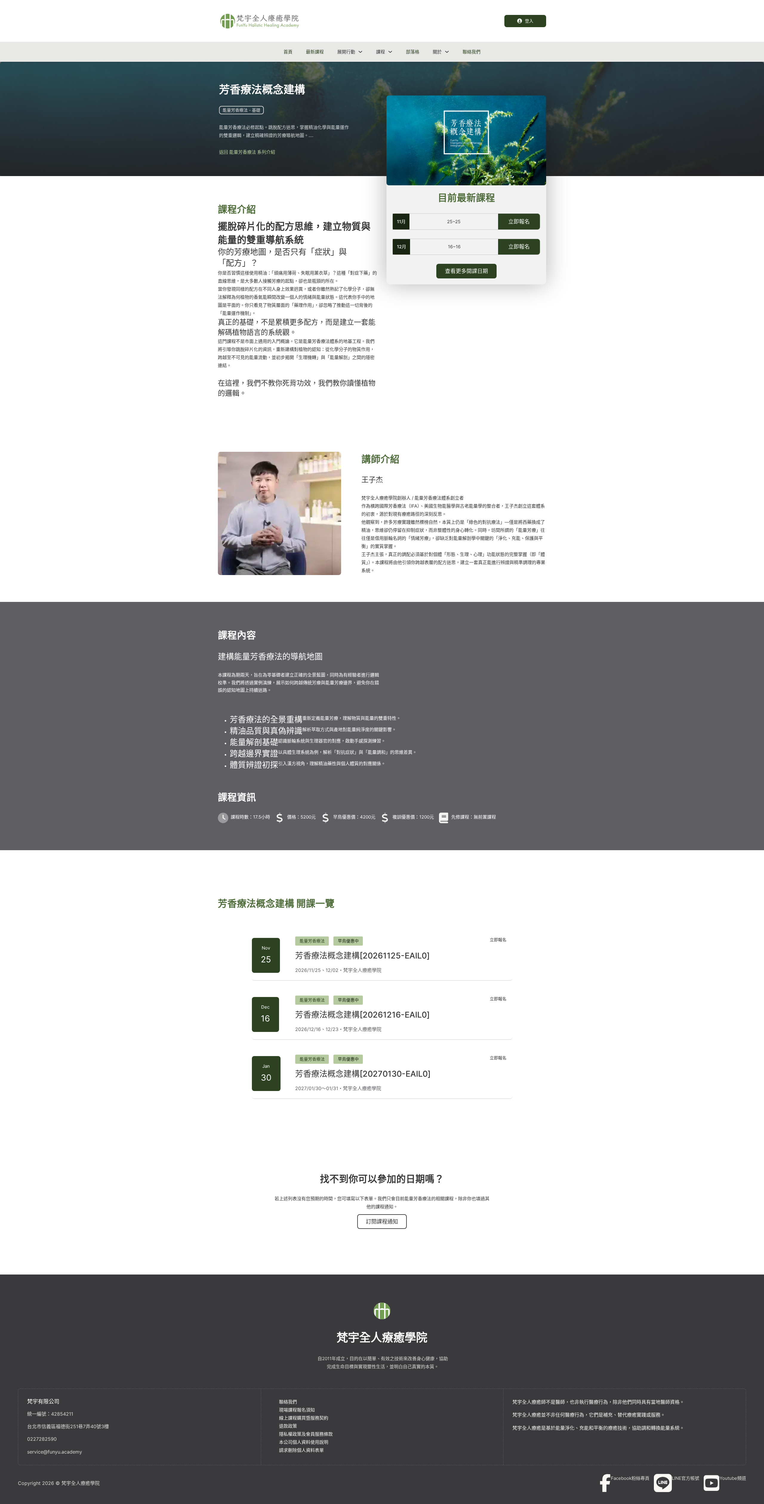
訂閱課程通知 (382, 1227)
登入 (529, 20)
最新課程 (315, 52)
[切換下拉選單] (360, 52)
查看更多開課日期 (466, 271)
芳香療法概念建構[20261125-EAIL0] (362, 956)
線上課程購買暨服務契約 (303, 1418)
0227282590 (42, 1439)
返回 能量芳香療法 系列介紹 (247, 152)
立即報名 (519, 221)
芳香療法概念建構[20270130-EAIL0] (363, 1074)
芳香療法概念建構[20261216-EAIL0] (362, 1015)
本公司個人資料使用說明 (303, 1442)
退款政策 (288, 1426)
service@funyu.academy (54, 1452)
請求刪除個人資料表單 (301, 1450)
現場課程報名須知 (297, 1410)
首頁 (288, 52)
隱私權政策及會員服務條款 (306, 1434)
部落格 (412, 52)
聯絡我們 (471, 52)
